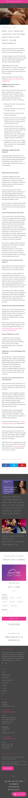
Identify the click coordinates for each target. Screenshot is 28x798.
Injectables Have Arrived (14, 1)
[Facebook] (2, 663)
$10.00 (5, 598)
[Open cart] (26, 5)
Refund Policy (5, 677)
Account (4, 688)
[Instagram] (6, 663)
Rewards (4, 691)
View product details (14, 624)
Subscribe (7, 768)
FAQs (3, 672)
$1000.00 (14, 605)
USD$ (13, 776)
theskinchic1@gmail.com (10, 712)
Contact (4, 685)
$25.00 (12, 598)
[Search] (20, 5)
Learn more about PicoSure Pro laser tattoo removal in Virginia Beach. (13, 328)
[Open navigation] (2, 5)
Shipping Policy (6, 675)
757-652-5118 (6, 710)
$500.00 (5, 605)
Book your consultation (19, 446)
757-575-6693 (6, 736)
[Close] (25, 780)
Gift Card (14, 587)
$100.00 (12, 601)
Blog (3, 693)
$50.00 (19, 598)
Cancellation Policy (7, 680)
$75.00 (5, 601)
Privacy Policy (5, 683)
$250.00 (20, 601)
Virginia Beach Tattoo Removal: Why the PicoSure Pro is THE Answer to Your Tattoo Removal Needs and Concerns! (13, 505)
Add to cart (14, 618)
